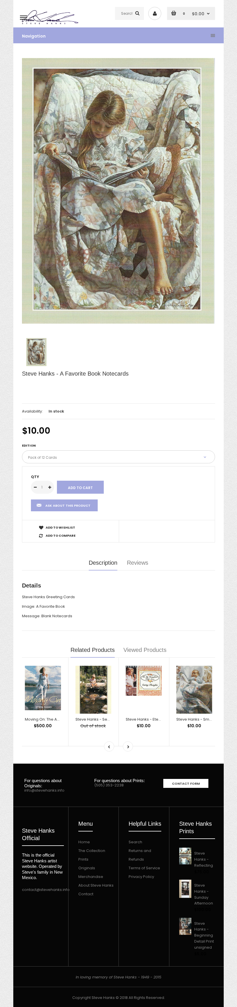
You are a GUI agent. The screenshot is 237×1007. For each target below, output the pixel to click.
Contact (85, 894)
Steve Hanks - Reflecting (203, 859)
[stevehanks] (51, 24)
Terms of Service (144, 868)
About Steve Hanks (96, 885)
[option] (118, 191)
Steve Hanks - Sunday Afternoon (203, 894)
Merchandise (90, 876)
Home (84, 842)
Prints (83, 859)
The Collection (91, 850)
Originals (86, 868)
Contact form (186, 783)
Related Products (93, 650)
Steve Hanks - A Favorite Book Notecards (75, 373)
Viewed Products (144, 650)
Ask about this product (67, 505)
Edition (29, 445)
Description (103, 563)
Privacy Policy (141, 876)
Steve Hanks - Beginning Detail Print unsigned (204, 935)
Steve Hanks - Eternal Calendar (155, 719)
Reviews (137, 563)
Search (135, 842)
